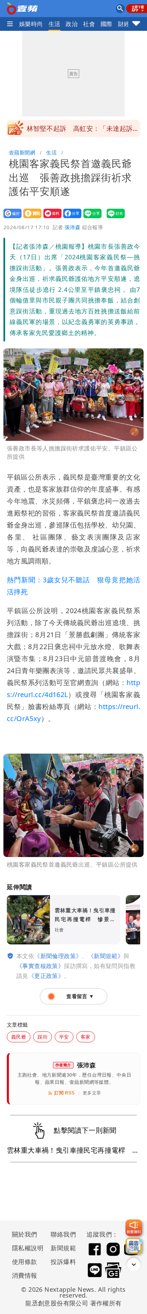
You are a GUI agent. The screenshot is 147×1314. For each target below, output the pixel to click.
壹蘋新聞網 (22, 152)
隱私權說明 (25, 1248)
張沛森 (72, 227)
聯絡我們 (63, 1234)
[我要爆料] (133, 1227)
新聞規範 (63, 1248)
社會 (89, 24)
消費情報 (24, 1275)
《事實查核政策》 (40, 966)
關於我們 (24, 1234)
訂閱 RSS (64, 1092)
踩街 (43, 1036)
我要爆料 (50, 218)
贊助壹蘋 (30, 218)
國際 (106, 24)
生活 (55, 24)
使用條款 (24, 1261)
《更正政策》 (46, 976)
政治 (72, 24)
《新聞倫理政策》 (58, 956)
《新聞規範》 (105, 956)
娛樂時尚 (31, 24)
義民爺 (18, 1036)
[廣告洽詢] (133, 1246)
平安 (64, 1036)
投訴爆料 (63, 1261)
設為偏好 (10, 218)
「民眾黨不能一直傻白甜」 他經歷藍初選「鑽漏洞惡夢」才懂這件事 (83, 130)
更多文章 (92, 1092)
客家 (86, 1036)
